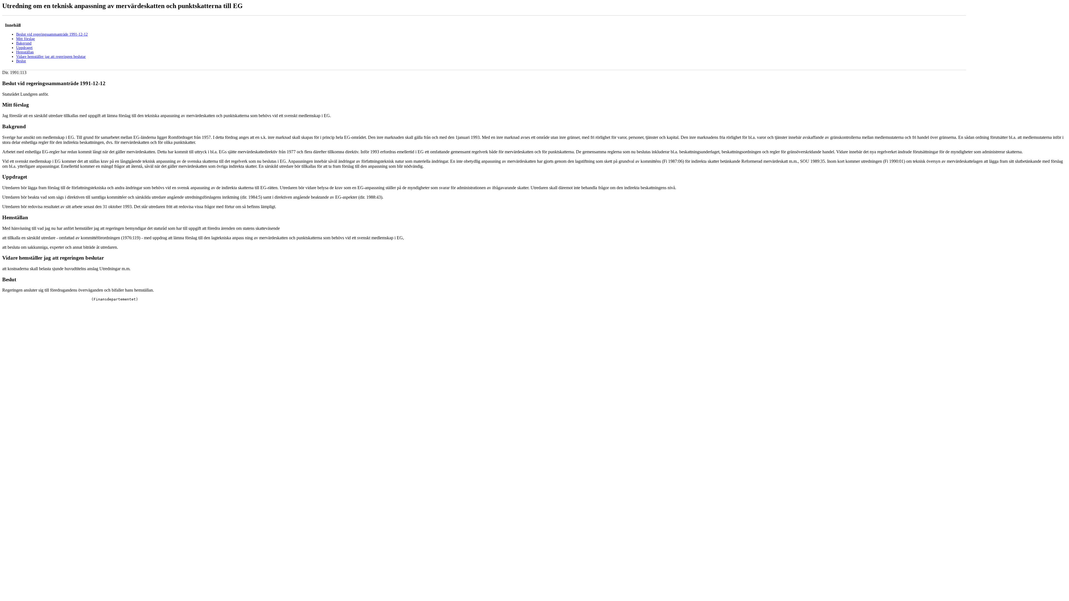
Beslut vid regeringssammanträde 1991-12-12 (52, 34)
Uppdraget (24, 48)
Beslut (21, 61)
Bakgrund (23, 43)
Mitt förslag (25, 39)
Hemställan (25, 52)
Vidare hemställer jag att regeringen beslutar (51, 57)
